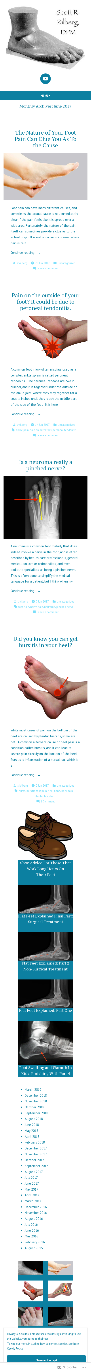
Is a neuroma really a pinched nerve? (45, 465)
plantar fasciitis (44, 796)
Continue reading (23, 253)
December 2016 (36, 1207)
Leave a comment (48, 268)
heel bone (54, 791)
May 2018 (31, 1131)
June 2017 (32, 1183)
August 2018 (34, 1119)
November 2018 (36, 1101)
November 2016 (36, 1213)
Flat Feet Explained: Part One (45, 1010)
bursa (22, 791)
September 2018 (36, 1113)
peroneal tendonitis (64, 430)
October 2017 (34, 1160)
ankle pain (22, 430)
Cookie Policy (15, 1348)
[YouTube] (45, 78)
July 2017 (31, 1177)
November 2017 (36, 1154)
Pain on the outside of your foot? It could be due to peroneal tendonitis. (46, 301)
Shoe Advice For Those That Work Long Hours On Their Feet (45, 868)
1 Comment (48, 801)
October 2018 (34, 1107)
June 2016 (32, 1230)
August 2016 (34, 1219)
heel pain (67, 791)
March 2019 (33, 1089)
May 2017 (31, 1189)
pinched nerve (65, 606)
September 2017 (36, 1166)
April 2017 (32, 1195)
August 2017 (34, 1172)
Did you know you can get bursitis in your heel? (45, 642)
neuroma (49, 606)
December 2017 (36, 1148)
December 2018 (36, 1095)
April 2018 (32, 1137)
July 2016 (31, 1224)
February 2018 (35, 1142)
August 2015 (34, 1248)
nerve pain (36, 606)
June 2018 (32, 1125)
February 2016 (35, 1242)
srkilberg (22, 263)
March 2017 (33, 1201)
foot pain (23, 606)
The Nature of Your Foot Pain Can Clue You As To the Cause (45, 139)
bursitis (31, 791)
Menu (53, 95)
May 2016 (31, 1236)
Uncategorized (66, 263)
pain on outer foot (40, 430)
